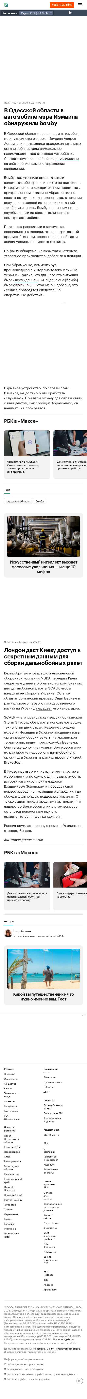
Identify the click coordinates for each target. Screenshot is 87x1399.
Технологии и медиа (11, 1094)
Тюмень (8, 1209)
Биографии (10, 1106)
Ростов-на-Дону (13, 1199)
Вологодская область (11, 1167)
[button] (27, 454)
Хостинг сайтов (48, 1216)
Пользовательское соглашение (23, 1369)
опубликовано (67, 158)
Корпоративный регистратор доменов (50, 1207)
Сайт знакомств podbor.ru (49, 1236)
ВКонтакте (49, 1077)
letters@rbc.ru (66, 1339)
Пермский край (13, 1195)
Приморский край (11, 1235)
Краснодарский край (13, 1180)
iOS (46, 1279)
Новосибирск (12, 1151)
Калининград (11, 1174)
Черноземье (11, 1214)
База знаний (11, 1110)
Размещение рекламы (50, 1171)
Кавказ (8, 1219)
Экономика (10, 1078)
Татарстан (10, 1204)
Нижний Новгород (9, 1188)
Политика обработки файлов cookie (27, 1379)
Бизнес (8, 1088)
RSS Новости (51, 1134)
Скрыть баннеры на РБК (53, 1106)
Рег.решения (50, 1223)
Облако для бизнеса (48, 1196)
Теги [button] (7, 489)
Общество (10, 1083)
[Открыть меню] (80, 5)
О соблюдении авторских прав (23, 1364)
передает (44, 707)
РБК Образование (12, 1117)
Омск (7, 1156)
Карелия (9, 1223)
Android (48, 1284)
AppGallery (50, 1289)
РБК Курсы (50, 1251)
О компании (49, 1150)
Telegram (49, 1086)
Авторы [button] (9, 921)
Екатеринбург (12, 1146)
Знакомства (50, 1227)
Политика (10, 102)
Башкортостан (12, 1161)
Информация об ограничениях (23, 1359)
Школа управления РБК (50, 1260)
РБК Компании (49, 1245)
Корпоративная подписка (52, 1119)
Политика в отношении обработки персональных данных (40, 1374)
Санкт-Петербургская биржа (63, 1348)
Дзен (46, 1091)
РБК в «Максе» (21, 421)
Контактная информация (50, 1158)
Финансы (9, 1101)
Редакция (49, 1164)
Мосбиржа (39, 1348)
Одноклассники (53, 1082)
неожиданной (26, 279)
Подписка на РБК (53, 1113)
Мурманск (10, 1228)
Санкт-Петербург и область (11, 1139)
